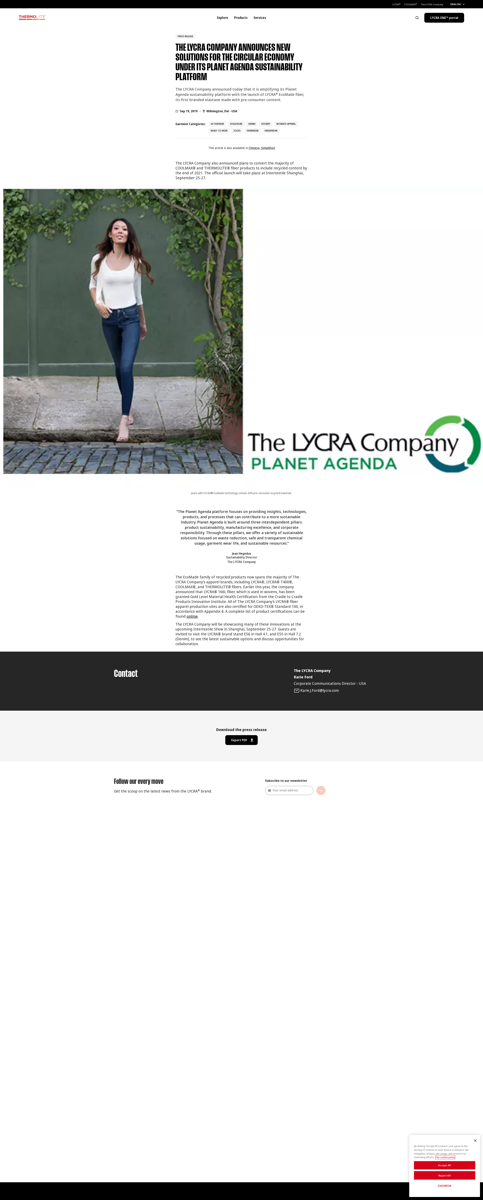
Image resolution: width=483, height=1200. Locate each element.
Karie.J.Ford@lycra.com (319, 690)
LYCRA (396, 4)
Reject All (444, 1175)
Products (241, 17)
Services (260, 17)
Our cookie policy (445, 1157)
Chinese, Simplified (262, 148)
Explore (222, 17)
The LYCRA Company (432, 4)
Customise (444, 1185)
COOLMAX (410, 4)
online (192, 616)
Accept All (444, 1165)
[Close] (475, 1140)
